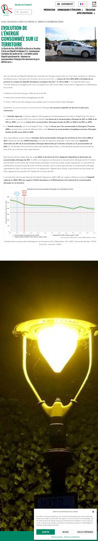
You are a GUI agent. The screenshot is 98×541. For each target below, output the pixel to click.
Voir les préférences (85, 532)
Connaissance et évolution (69, 9)
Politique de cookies (57, 537)
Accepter (45, 532)
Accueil (3, 21)
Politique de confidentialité (72, 537)
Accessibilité (67, 4)
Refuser (65, 532)
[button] (93, 512)
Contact (94, 6)
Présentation (49, 9)
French (82, 4)
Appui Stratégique (85, 13)
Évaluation (90, 9)
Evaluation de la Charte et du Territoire (20, 21)
